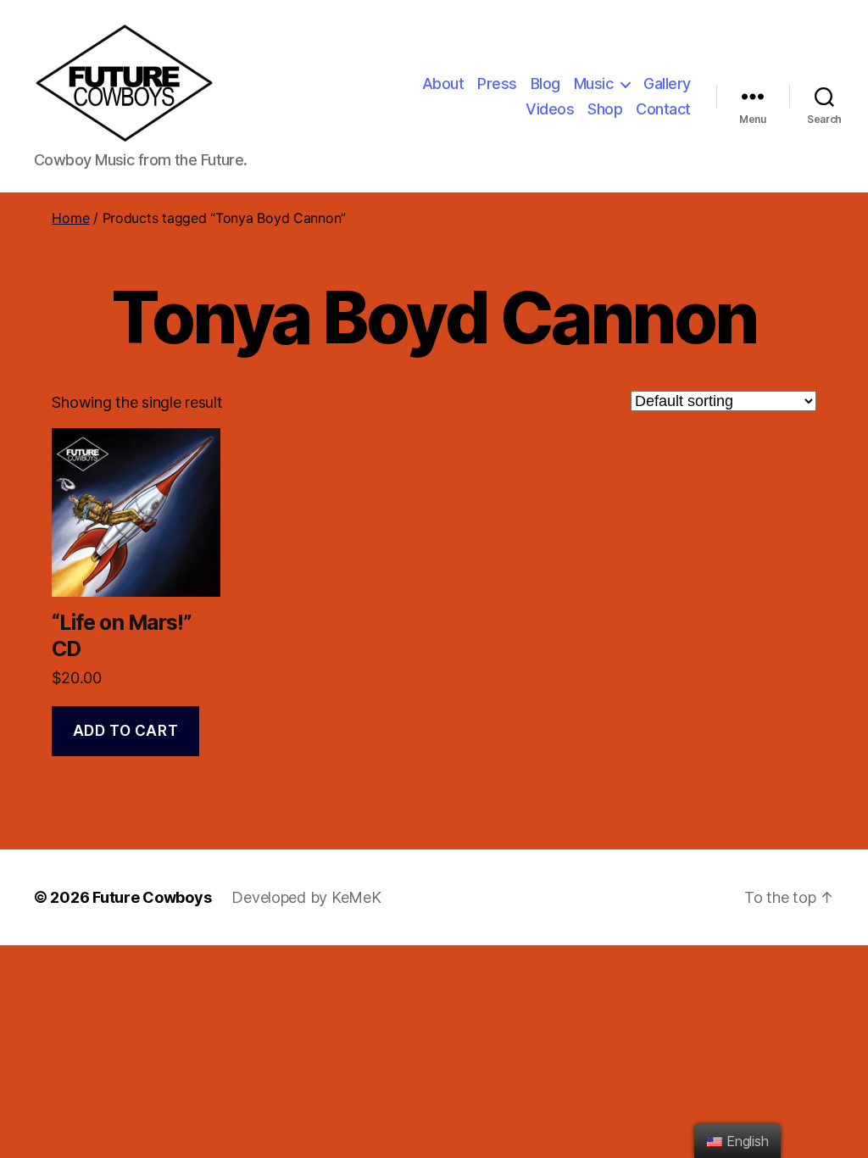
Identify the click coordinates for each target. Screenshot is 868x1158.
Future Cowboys (151, 897)
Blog (545, 83)
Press (497, 83)
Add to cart (125, 730)
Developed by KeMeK (306, 897)
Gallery (667, 83)
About (443, 83)
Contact (663, 109)
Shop (604, 109)
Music (594, 83)
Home (70, 217)
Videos (550, 109)
